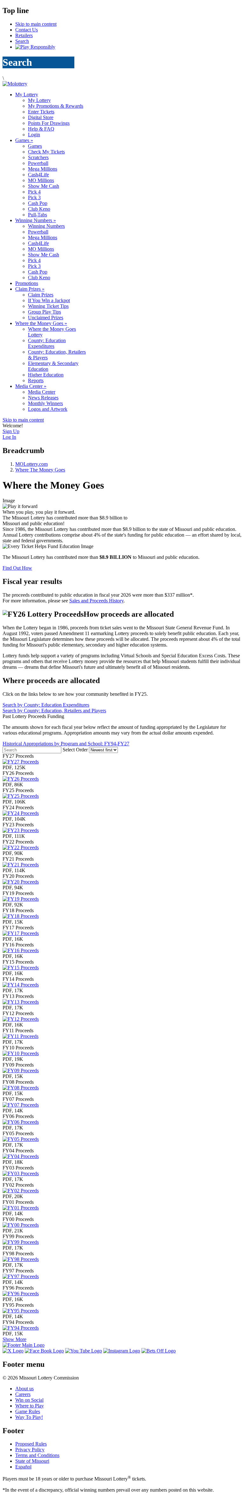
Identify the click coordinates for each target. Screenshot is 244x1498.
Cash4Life (38, 174)
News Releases (43, 397)
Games (24, 140)
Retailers (24, 35)
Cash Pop (37, 203)
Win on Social (29, 1400)
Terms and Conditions (37, 1455)
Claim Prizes (29, 289)
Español (23, 1466)
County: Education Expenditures (47, 343)
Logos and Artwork (47, 409)
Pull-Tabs (37, 214)
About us (24, 1388)
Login (34, 134)
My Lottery (26, 94)
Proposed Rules (31, 1444)
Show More (14, 1339)
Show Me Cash (43, 186)
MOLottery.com (31, 464)
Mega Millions (42, 169)
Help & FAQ (41, 129)
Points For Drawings (49, 123)
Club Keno (39, 209)
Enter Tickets (41, 111)
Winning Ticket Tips (48, 306)
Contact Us (26, 29)
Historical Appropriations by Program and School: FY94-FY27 (66, 743)
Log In (9, 437)
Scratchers (38, 157)
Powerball (38, 163)
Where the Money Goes (41, 323)
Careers (22, 1394)
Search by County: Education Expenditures (46, 705)
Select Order (76, 749)
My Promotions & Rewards (55, 106)
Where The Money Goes (40, 469)
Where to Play (29, 1405)
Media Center (30, 386)
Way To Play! (29, 1417)
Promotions (26, 283)
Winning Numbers (35, 220)
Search (22, 41)
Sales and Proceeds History (96, 600)
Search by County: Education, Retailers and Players (54, 710)
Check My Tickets (46, 151)
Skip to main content (36, 24)
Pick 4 (34, 191)
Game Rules (27, 1411)
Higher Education (46, 374)
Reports (36, 380)
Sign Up (11, 431)
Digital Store (40, 117)
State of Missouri (32, 1461)
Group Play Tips (44, 312)
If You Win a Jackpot (49, 300)
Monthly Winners (45, 403)
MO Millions (41, 180)
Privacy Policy (29, 1449)
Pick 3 (34, 197)
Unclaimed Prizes (45, 317)
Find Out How (17, 568)
